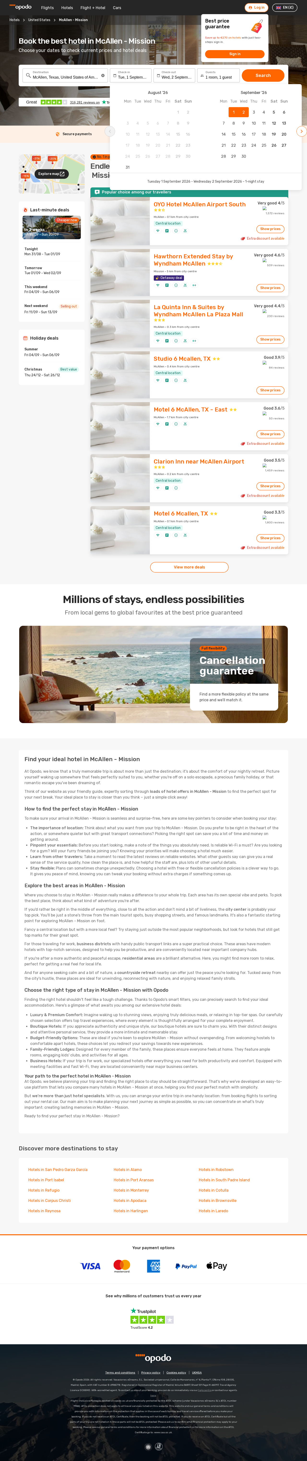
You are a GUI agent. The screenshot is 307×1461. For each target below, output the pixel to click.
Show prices (270, 229)
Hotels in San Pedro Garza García (58, 1169)
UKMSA (197, 1372)
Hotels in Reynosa (44, 1211)
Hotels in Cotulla (214, 1190)
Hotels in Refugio (43, 1190)
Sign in (235, 54)
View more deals (189, 567)
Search (263, 75)
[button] (103, 75)
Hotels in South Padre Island (224, 1180)
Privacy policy (150, 1372)
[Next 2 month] (301, 131)
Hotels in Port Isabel (46, 1180)
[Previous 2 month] (110, 131)
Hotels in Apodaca (130, 1200)
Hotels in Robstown (216, 1169)
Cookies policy (176, 1372)
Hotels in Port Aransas (134, 1180)
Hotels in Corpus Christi (49, 1200)
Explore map (48, 174)
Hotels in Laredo (213, 1211)
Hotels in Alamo (128, 1169)
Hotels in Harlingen (131, 1211)
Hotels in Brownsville (217, 1200)
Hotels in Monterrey (131, 1190)
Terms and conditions (120, 1372)
